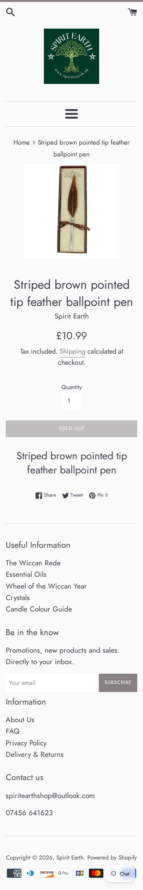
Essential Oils (26, 574)
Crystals (18, 597)
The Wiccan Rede (33, 563)
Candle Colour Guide (39, 609)
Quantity (71, 387)
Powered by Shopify (112, 857)
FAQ (12, 731)
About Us (20, 720)
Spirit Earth (70, 857)
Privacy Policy (26, 743)
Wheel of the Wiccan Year (46, 586)
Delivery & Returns (35, 754)
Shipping (72, 351)
